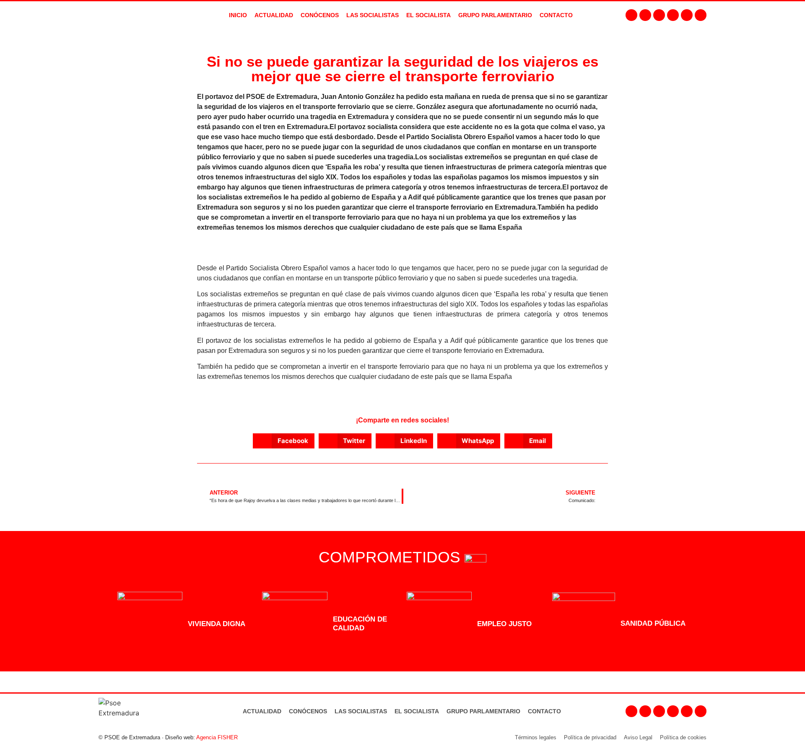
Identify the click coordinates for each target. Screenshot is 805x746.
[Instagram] (645, 15)
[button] (283, 440)
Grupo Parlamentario (495, 15)
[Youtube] (673, 15)
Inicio (238, 15)
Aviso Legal (638, 737)
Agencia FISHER (217, 737)
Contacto (544, 711)
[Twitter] (659, 15)
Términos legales (535, 737)
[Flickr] (687, 15)
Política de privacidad (590, 737)
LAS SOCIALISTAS (372, 15)
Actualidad (262, 711)
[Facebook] (631, 15)
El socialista (428, 15)
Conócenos (308, 711)
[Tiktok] (700, 15)
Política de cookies (683, 737)
